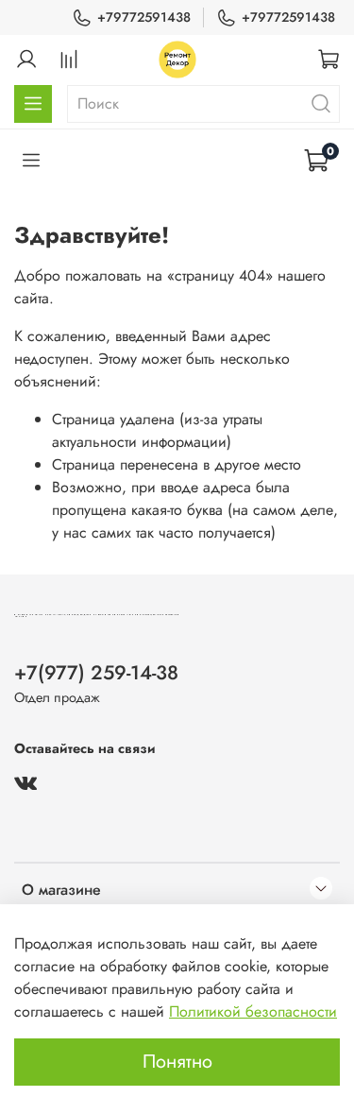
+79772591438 (144, 17)
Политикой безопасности (253, 1011)
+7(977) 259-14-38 (96, 673)
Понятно (177, 1061)
